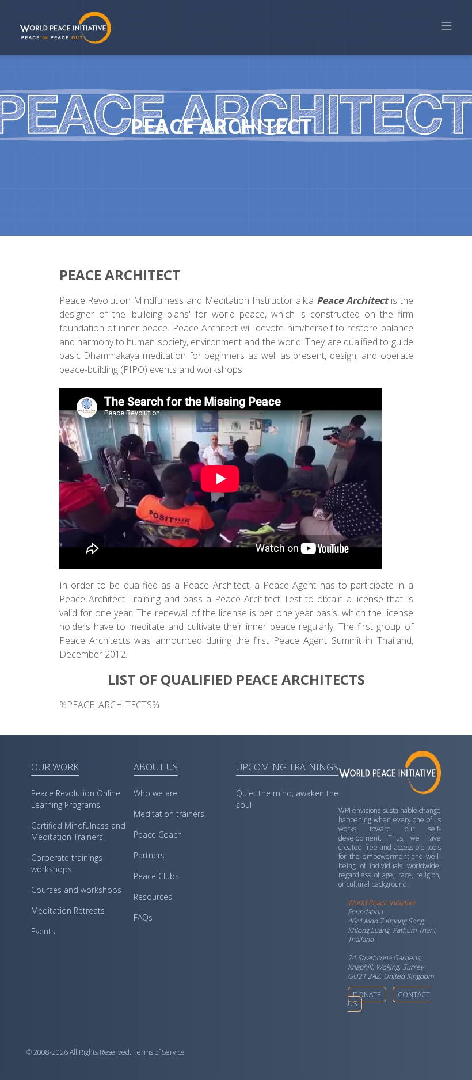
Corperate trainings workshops (66, 863)
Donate (367, 994)
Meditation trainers (169, 813)
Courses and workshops (76, 889)
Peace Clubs (156, 876)
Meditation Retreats (68, 910)
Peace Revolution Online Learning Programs (75, 799)
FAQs (143, 917)
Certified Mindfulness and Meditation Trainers (78, 831)
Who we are (155, 793)
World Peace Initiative (382, 902)
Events (43, 931)
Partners (149, 855)
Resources (153, 896)
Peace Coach (158, 834)
